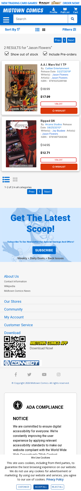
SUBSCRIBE (44, 250)
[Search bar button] (72, 18)
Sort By (11, 29)
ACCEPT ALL (41, 487)
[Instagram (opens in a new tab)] (58, 375)
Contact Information (15, 281)
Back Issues (56, 258)
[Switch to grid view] (43, 29)
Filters (68, 29)
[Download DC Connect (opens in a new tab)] (42, 363)
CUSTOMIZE (23, 487)
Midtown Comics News (17, 290)
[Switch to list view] (37, 29)
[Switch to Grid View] (15, 179)
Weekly (22, 258)
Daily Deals (37, 258)
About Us (11, 276)
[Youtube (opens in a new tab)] (44, 375)
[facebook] (16, 375)
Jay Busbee (58, 130)
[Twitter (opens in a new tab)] (29, 375)
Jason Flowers (60, 74)
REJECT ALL (57, 487)
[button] (54, 11)
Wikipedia (9, 286)
